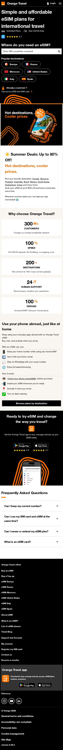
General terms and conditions (17, 716)
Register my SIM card (11, 649)
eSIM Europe (7, 581)
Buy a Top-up (7, 576)
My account (7, 643)
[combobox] (31, 51)
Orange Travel (16, 3)
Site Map (6, 739)
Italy (12, 79)
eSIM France (7, 587)
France (34, 64)
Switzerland (10, 185)
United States (40, 71)
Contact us (6, 654)
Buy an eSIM (7, 570)
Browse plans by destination (31, 403)
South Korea (43, 181)
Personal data (9, 727)
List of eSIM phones (11, 626)
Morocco (15, 71)
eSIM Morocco (8, 592)
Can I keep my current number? (22, 506)
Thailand (9, 181)
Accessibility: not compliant (16, 721)
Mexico (33, 181)
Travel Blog (6, 631)
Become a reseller (10, 660)
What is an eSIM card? (17, 541)
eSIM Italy (6, 603)
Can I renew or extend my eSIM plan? (26, 531)
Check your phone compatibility (21, 378)
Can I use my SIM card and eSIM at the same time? (27, 518)
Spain (30, 79)
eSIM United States (10, 598)
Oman (20, 185)
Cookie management (12, 733)
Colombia (18, 181)
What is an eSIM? (9, 621)
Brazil (26, 181)
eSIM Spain (6, 608)
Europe (13, 64)
